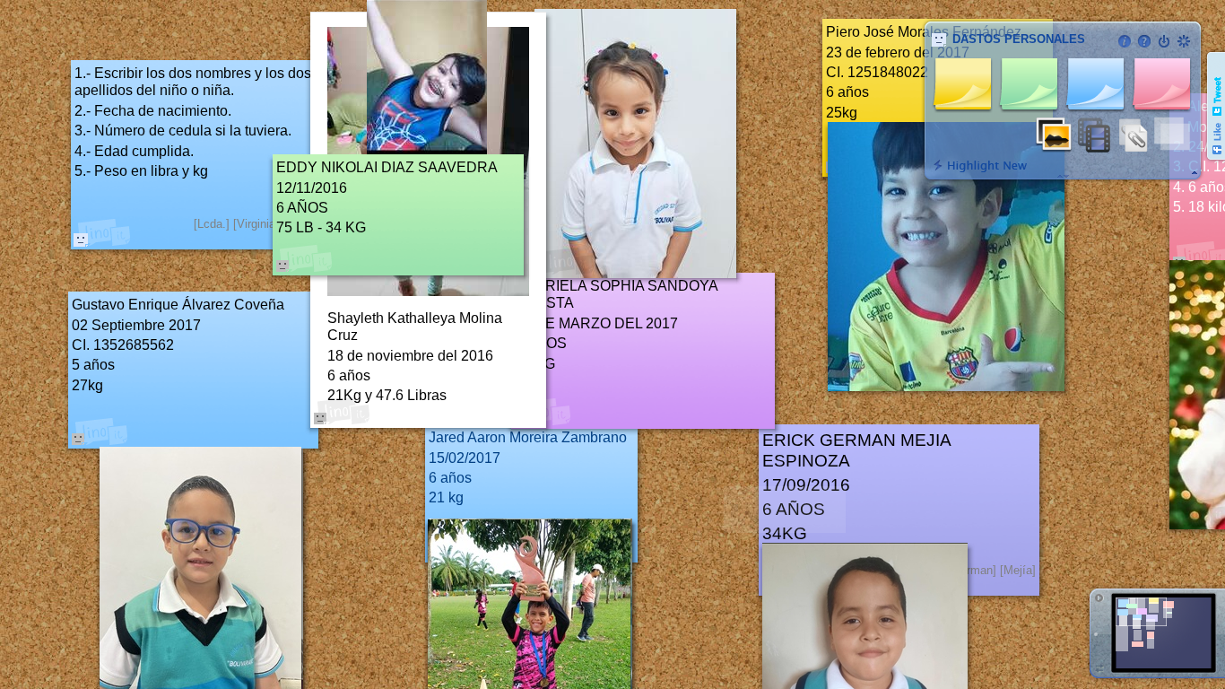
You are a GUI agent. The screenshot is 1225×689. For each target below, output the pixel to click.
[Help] (1144, 41)
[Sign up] (1184, 41)
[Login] (1164, 41)
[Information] (1124, 41)
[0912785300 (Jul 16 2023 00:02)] (81, 239)
